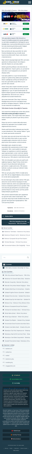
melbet (7, 355)
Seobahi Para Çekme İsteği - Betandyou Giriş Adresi (17, 341)
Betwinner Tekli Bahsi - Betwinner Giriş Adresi (17, 231)
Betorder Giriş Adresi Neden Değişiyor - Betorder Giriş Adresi (17, 285)
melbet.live (8, 352)
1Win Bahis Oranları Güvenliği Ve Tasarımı (17, 268)
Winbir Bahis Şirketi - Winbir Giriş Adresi (16, 313)
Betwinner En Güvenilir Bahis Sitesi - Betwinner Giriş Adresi (17, 278)
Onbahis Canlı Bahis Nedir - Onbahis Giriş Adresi (17, 327)
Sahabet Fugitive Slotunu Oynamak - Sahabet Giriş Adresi (17, 292)
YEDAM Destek (16, 430)
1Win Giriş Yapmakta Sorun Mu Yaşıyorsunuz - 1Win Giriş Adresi (17, 222)
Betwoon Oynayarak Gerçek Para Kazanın (15, 238)
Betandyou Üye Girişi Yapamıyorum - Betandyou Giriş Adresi (17, 330)
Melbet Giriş (6, 388)
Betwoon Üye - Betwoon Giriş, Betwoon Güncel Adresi (17, 303)
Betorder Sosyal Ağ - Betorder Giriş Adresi (16, 282)
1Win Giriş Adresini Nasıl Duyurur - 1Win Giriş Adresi (17, 275)
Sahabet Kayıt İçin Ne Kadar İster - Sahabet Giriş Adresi (17, 299)
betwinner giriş (9, 359)
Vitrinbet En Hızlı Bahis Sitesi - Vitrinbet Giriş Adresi (17, 310)
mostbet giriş (9, 362)
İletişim (11, 448)
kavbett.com (8, 348)
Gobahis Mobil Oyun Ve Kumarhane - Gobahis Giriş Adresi (17, 289)
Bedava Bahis (9, 216)
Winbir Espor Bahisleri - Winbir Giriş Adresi (16, 316)
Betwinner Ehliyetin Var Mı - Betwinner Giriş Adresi (17, 235)
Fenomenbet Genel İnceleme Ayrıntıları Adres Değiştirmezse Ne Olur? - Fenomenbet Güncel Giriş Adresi (17, 323)
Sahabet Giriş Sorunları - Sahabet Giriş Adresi (17, 296)
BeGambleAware (17, 439)
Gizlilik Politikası (16, 450)
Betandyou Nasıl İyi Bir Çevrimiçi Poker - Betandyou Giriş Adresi (17, 334)
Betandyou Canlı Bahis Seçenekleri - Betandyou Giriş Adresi (17, 337)
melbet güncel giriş (19, 388)
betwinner (12, 388)
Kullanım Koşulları (23, 448)
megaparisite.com (10, 366)
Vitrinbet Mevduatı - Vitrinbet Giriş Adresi (15, 242)
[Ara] (28, 257)
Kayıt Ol (25, 23)
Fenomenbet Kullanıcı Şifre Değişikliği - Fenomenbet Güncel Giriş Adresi (17, 245)
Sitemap (6, 448)
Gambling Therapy (16, 434)
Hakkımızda (16, 448)
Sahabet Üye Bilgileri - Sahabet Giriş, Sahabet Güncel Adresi (17, 320)
